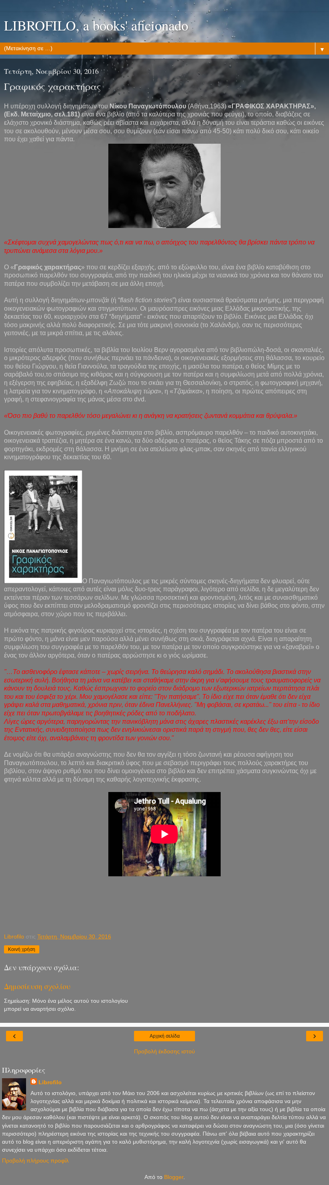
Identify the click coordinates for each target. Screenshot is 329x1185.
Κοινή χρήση (21, 949)
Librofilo (50, 1082)
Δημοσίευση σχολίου (37, 986)
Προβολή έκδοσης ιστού (164, 1051)
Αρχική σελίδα (165, 1036)
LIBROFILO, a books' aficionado (96, 25)
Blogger (173, 1177)
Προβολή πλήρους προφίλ (35, 1160)
